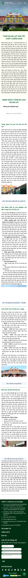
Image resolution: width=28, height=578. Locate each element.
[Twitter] (21, 570)
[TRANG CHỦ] (8, 3)
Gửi (3, 561)
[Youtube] (24, 570)
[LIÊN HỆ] (24, 574)
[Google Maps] (6, 570)
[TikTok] (12, 570)
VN (19, 3)
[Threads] (18, 570)
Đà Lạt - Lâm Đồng (14, 11)
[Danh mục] (25, 3)
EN (22, 3)
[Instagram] (9, 570)
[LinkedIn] (15, 570)
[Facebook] (2, 570)
